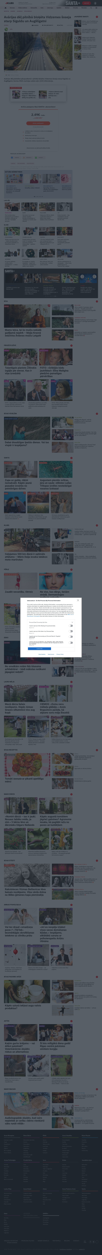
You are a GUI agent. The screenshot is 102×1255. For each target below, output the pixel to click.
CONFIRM (39, 648)
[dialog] (51, 627)
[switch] (71, 626)
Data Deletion (42, 654)
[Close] (78, 600)
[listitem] (51, 622)
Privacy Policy (60, 654)
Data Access (51, 654)
